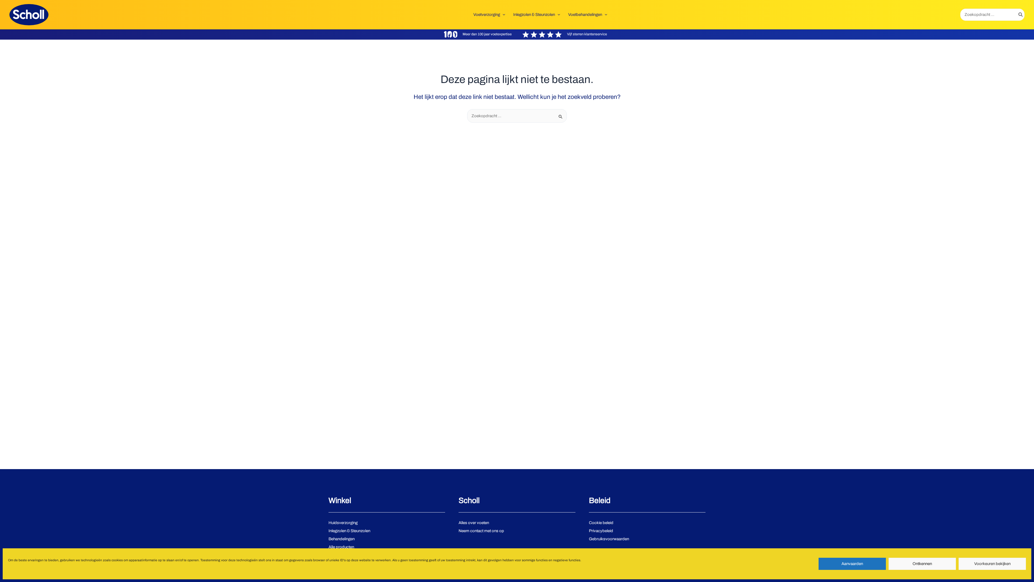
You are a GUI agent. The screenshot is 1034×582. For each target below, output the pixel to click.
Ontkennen (922, 564)
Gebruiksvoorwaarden (609, 539)
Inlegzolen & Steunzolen (349, 531)
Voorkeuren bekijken (992, 564)
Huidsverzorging (343, 523)
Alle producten (341, 547)
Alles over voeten (474, 523)
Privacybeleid (601, 531)
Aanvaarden (852, 564)
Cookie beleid (601, 523)
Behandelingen (342, 539)
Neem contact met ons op (481, 531)
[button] (502, 14)
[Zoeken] (1020, 14)
